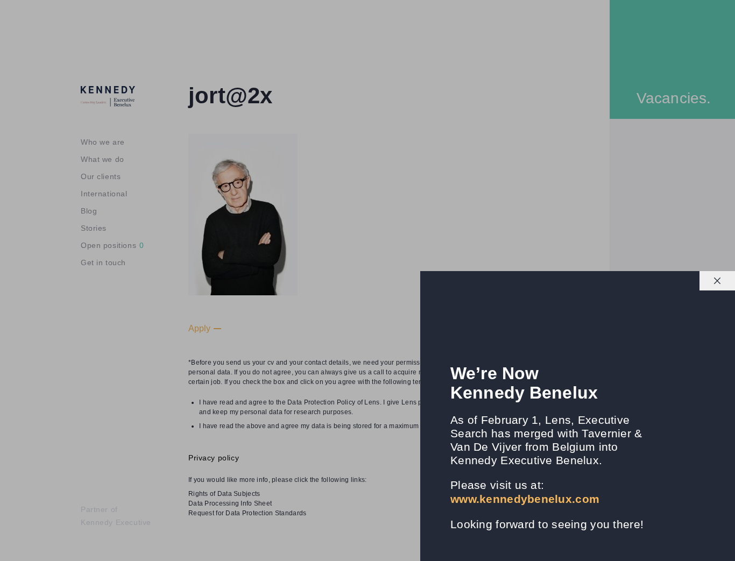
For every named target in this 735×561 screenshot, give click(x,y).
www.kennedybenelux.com (524, 499)
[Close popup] (717, 280)
